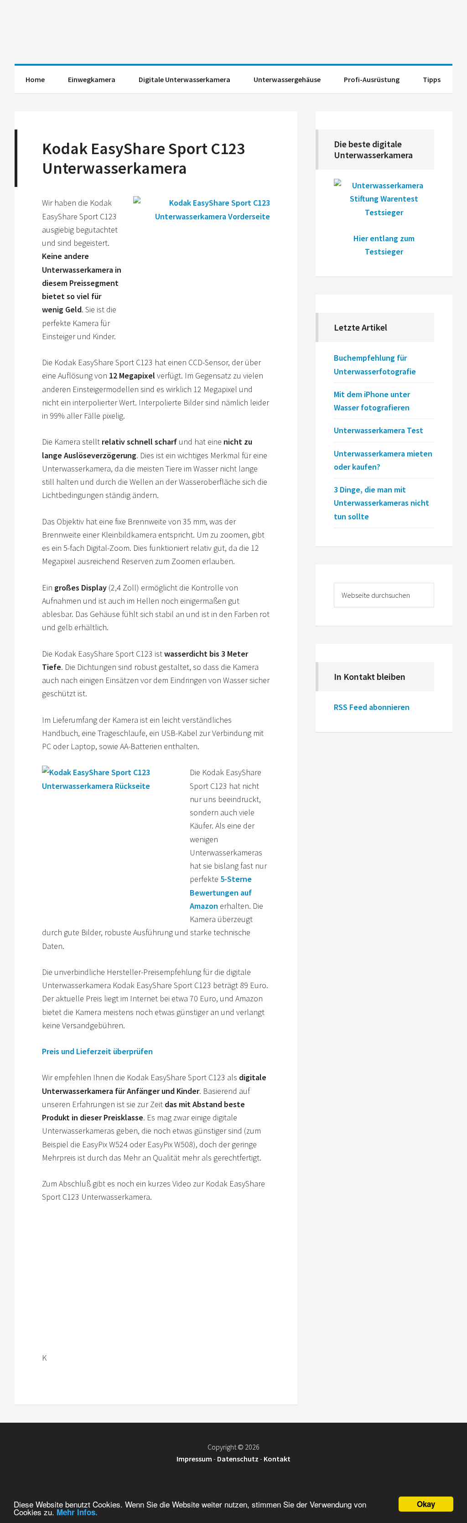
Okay (426, 1503)
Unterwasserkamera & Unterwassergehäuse (233, 32)
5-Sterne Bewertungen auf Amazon (221, 892)
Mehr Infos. (77, 1512)
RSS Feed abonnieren (372, 707)
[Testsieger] (384, 212)
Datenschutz (238, 1458)
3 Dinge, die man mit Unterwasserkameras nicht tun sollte (381, 503)
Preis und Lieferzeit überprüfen (97, 1051)
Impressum (194, 1458)
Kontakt (277, 1458)
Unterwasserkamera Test (378, 430)
